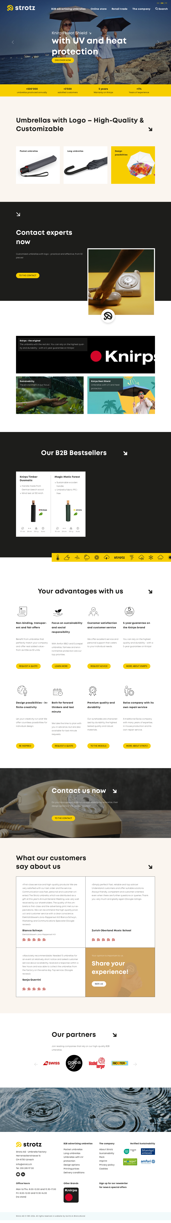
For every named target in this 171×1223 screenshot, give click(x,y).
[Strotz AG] (21, 8)
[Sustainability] (50, 395)
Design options (72, 1165)
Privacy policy (107, 1165)
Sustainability (106, 1153)
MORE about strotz (137, 746)
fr (166, 3)
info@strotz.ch (24, 1164)
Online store (99, 9)
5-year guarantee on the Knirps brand (136, 625)
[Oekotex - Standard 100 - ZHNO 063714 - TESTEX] (130, 1151)
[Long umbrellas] (85, 165)
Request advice (99, 666)
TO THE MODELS (98, 746)
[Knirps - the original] (85, 355)
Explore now (62, 55)
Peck (102, 1157)
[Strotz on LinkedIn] (23, 1175)
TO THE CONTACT (27, 275)
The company (141, 9)
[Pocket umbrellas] (38, 165)
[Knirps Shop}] (71, 1194)
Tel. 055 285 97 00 (25, 1168)
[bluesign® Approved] (148, 1151)
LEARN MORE (61, 666)
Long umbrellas (72, 1153)
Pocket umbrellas (73, 1149)
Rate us (99, 984)
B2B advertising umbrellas (68, 9)
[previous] (31, 1063)
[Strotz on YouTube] (18, 1175)
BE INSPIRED (25, 746)
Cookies (103, 1169)
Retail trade (119, 9)
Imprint (103, 1161)
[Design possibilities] (133, 165)
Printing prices (71, 1169)
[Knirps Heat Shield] (121, 395)
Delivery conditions (74, 1173)
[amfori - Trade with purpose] (148, 1162)
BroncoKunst (79, 1216)
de (158, 3)
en (162, 3)
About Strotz (106, 1149)
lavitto (69, 1216)
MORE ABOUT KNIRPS (136, 666)
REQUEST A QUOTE (28, 666)
